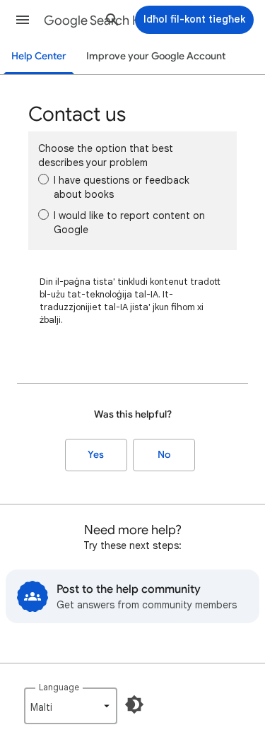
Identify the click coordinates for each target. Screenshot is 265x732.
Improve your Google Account (155, 56)
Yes (96, 455)
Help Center (38, 56)
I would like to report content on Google (129, 222)
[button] (23, 20)
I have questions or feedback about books (121, 187)
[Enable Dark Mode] (134, 704)
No (164, 455)
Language (59, 687)
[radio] (43, 179)
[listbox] (70, 705)
